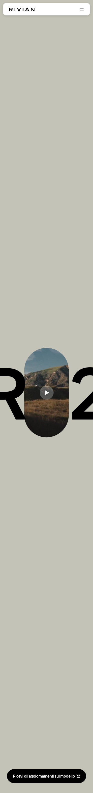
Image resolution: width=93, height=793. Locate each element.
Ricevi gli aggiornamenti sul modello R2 (46, 776)
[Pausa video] (47, 393)
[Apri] (82, 9)
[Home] (21, 9)
